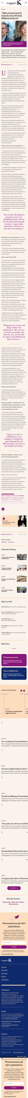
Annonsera (4, 1034)
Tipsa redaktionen (10, 671)
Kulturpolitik (7, 902)
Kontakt (3, 1011)
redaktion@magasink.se (11, 1018)
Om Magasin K (5, 990)
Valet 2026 (15, 902)
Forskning (11, 542)
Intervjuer (3, 820)
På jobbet (3, 738)
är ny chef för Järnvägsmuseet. (13, 607)
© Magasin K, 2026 (6, 1052)
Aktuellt (3, 9)
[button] (2, 509)
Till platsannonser (10, 657)
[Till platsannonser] (24, 658)
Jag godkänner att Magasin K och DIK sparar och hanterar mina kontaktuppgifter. (13, 951)
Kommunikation (14, 904)
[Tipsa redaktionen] (24, 671)
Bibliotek (4, 542)
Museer (22, 902)
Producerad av (22, 1056)
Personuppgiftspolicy (7, 954)
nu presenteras (12, 113)
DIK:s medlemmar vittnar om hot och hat (9, 522)
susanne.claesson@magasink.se (10, 1025)
